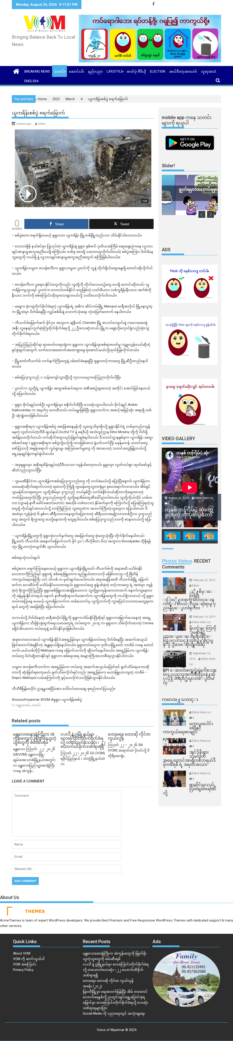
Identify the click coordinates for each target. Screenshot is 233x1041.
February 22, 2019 (204, 580)
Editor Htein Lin (203, 498)
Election (157, 71)
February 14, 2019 (204, 616)
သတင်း (59, 71)
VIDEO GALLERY (178, 438)
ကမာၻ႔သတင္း (180, 699)
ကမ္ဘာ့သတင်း (22, 705)
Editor (42, 123)
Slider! (168, 165)
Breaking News (37, 71)
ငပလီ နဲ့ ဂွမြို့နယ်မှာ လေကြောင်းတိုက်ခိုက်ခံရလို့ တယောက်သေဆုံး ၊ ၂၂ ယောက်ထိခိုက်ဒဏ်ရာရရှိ (116, 969)
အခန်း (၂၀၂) (92, 986)
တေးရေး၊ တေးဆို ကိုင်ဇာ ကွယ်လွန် (108, 981)
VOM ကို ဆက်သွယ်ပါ (29, 959)
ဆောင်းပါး (76, 71)
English (31, 81)
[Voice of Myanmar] (16, 71)
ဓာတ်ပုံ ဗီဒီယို (136, 71)
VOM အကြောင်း (24, 964)
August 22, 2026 (179, 498)
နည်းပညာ (95, 71)
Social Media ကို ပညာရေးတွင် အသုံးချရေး (114, 1013)
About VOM (21, 953)
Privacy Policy (23, 970)
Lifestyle (115, 71)
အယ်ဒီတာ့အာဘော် (183, 71)
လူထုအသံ (208, 71)
